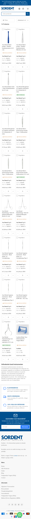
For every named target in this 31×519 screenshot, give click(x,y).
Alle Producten (5, 468)
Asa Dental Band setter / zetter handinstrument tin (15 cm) (8, 88)
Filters (6, 20)
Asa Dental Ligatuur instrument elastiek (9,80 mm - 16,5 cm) (22, 296)
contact (16, 455)
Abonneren (25, 427)
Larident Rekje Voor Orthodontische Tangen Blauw (21, 338)
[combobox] (15, 14)
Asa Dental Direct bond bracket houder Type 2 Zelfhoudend (7, 172)
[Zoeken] (28, 14)
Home (3, 466)
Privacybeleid (5, 489)
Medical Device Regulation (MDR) (10, 498)
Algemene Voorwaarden (7, 486)
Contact (3, 477)
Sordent (12, 510)
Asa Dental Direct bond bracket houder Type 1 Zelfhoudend (22, 130)
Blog (2, 473)
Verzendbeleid (5, 493)
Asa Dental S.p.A (6, 56)
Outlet (3, 471)
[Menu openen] (28, 9)
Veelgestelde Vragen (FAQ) (8, 475)
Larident (18, 348)
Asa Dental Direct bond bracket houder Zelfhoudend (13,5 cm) (22, 172)
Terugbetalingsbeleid (6, 491)
